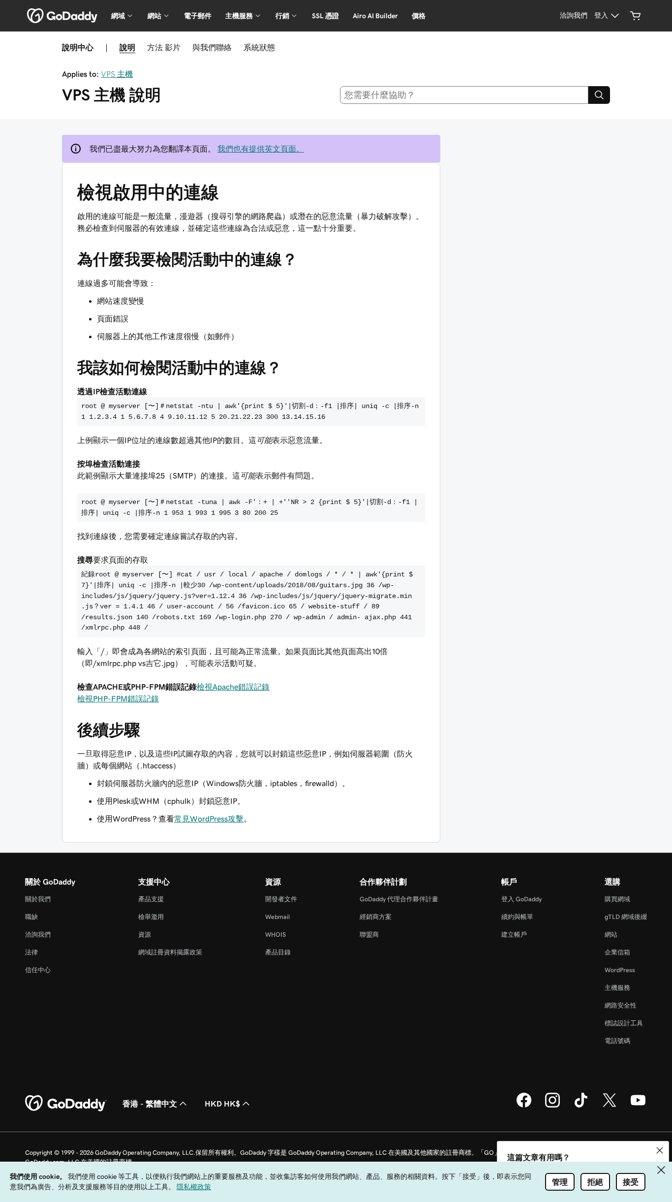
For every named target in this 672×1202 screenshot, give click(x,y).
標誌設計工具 (624, 1023)
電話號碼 (617, 1041)
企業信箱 (617, 952)
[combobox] (464, 95)
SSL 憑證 (325, 15)
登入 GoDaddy (521, 899)
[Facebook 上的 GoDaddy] (524, 1106)
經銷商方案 (376, 917)
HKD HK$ (222, 1103)
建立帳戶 (514, 934)
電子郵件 (198, 15)
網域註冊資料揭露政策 (170, 952)
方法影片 (164, 47)
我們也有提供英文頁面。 (260, 149)
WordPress (620, 970)
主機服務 (617, 987)
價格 (419, 15)
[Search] (599, 95)
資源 (144, 934)
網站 (611, 934)
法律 (31, 952)
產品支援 (151, 899)
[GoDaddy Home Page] (66, 1103)
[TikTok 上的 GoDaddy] (581, 1106)
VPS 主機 (117, 74)
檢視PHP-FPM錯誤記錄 (118, 698)
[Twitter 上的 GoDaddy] (609, 1106)
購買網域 (617, 899)
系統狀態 (259, 47)
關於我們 (38, 899)
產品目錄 (278, 952)
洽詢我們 (38, 934)
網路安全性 (621, 1005)
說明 (127, 47)
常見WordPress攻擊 (209, 818)
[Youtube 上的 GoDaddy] (638, 1106)
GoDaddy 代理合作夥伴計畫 (399, 899)
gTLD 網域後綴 (626, 917)
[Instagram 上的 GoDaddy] (552, 1106)
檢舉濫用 (151, 917)
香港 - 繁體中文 (149, 1103)
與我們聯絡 (212, 47)
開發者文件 (281, 899)
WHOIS (275, 934)
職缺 (31, 917)
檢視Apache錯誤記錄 (233, 687)
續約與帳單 (517, 917)
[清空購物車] (635, 16)
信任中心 (38, 970)
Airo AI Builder (375, 15)
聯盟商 (369, 934)
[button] (660, 1150)
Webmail (277, 917)
